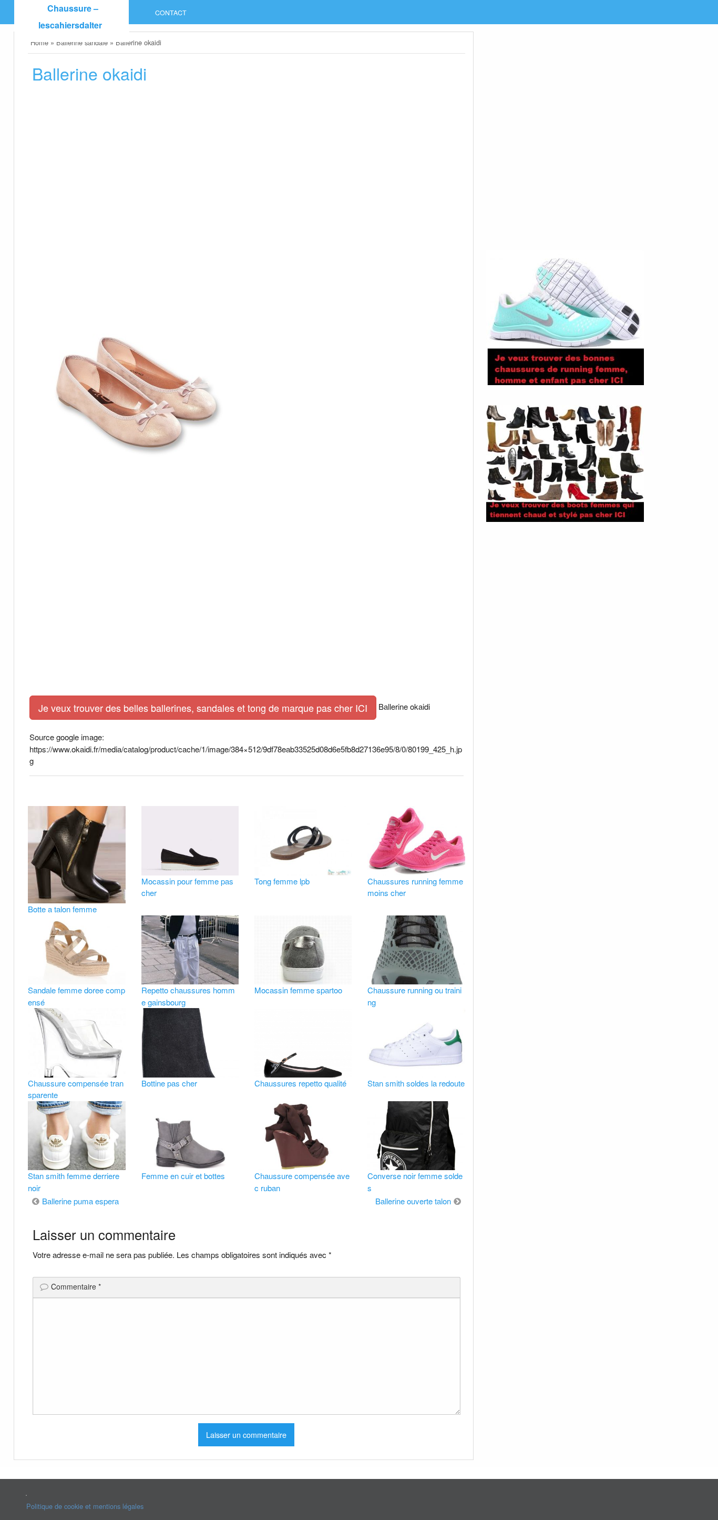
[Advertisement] (246, 180)
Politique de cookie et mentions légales (84, 1506)
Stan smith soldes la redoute (416, 1083)
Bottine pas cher (169, 1083)
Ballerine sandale (82, 42)
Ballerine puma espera (80, 1200)
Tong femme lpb (282, 881)
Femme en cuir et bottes (183, 1175)
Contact (171, 12)
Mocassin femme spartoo (298, 989)
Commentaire (76, 1286)
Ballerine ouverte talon (413, 1200)
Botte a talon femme (62, 908)
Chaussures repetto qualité (300, 1083)
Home (39, 42)
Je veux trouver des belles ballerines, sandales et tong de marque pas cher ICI (202, 707)
